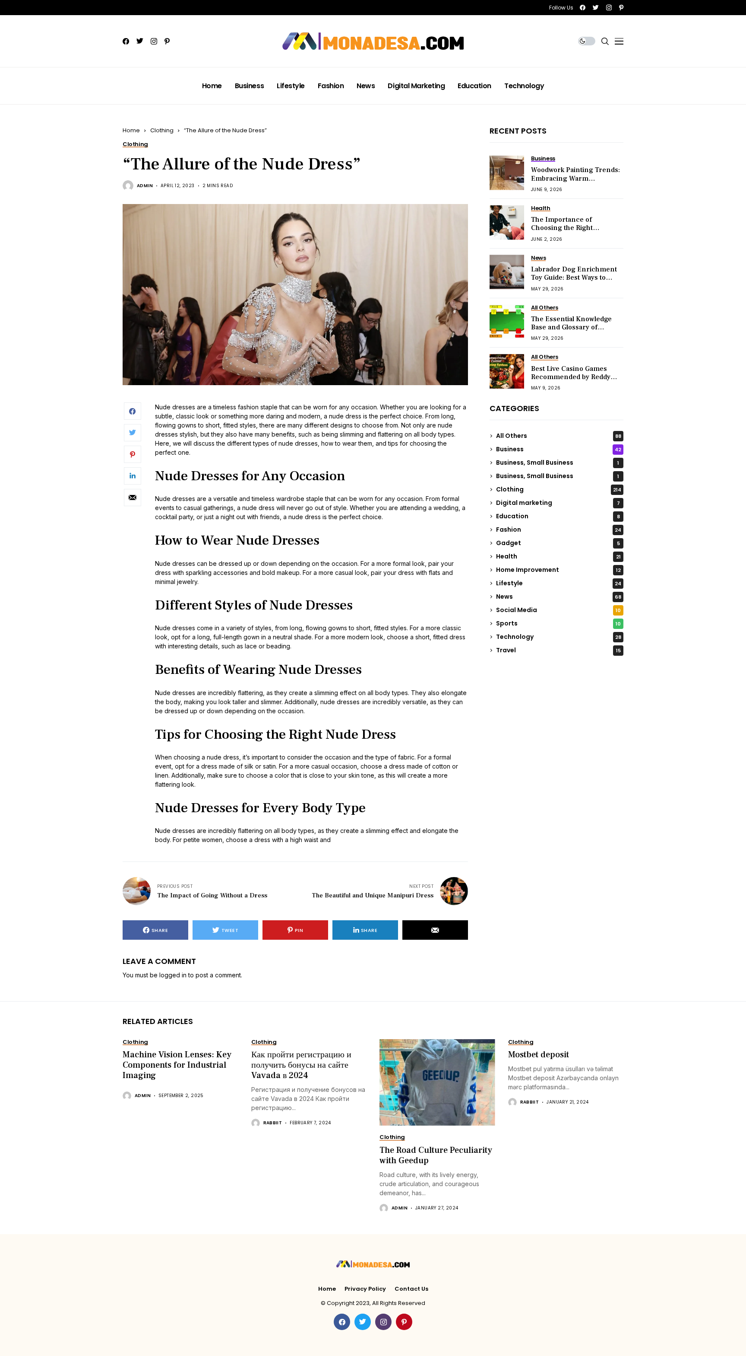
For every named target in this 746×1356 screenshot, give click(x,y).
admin (145, 185)
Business (558, 449)
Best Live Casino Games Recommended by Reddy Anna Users (570, 376)
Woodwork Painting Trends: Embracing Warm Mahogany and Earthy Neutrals (575, 182)
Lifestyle (558, 583)
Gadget (558, 543)
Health (558, 556)
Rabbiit (272, 1123)
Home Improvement (558, 569)
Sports (558, 623)
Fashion (558, 529)
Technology (558, 636)
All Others (558, 435)
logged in (172, 975)
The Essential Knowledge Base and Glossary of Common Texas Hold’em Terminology (571, 331)
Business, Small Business (557, 462)
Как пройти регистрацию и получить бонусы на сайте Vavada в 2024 (301, 1065)
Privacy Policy (365, 1289)
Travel (558, 650)
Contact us (411, 1289)
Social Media (558, 610)
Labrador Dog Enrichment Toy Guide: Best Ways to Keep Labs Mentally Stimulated (574, 282)
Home (131, 130)
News (558, 596)
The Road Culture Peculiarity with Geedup (435, 1155)
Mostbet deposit (538, 1054)
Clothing (162, 130)
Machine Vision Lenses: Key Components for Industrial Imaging (177, 1065)
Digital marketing (558, 502)
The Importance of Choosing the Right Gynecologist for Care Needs (566, 232)
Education (558, 516)
